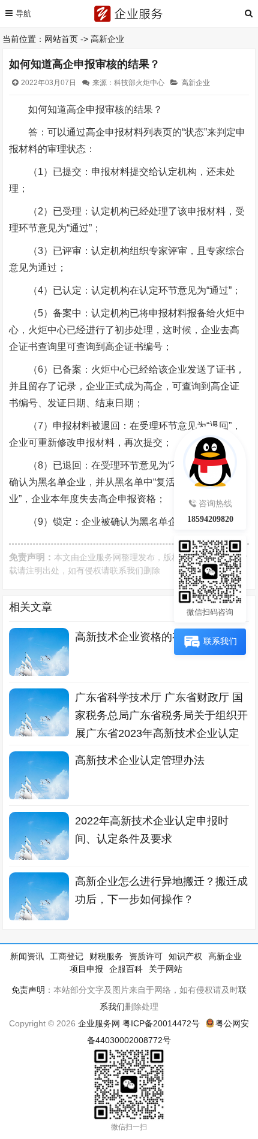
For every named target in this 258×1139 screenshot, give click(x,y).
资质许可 (146, 956)
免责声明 (28, 990)
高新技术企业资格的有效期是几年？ (161, 637)
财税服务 (106, 956)
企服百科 (126, 969)
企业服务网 (100, 557)
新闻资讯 (27, 956)
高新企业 (107, 39)
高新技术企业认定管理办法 (140, 760)
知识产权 (185, 956)
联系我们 (126, 570)
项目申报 (86, 969)
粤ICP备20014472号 (161, 1023)
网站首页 (61, 39)
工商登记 (66, 956)
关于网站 (165, 969)
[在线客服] (210, 459)
